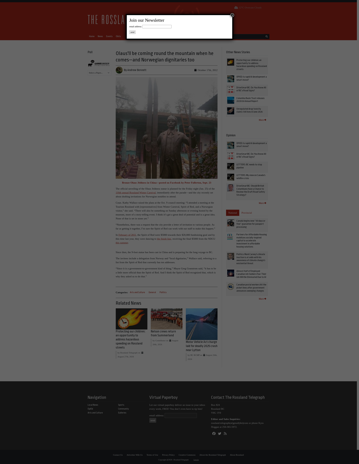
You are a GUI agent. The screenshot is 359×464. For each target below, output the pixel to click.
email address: (135, 26)
